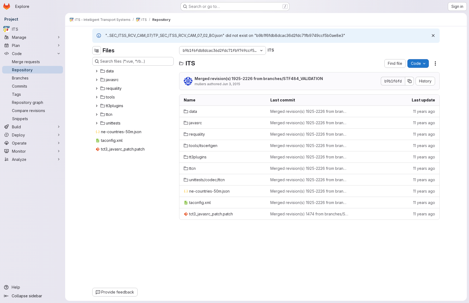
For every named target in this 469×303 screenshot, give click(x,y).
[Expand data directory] (96, 71)
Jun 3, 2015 (231, 84)
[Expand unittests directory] (96, 123)
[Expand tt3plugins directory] (96, 106)
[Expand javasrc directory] (96, 79)
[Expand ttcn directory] (96, 114)
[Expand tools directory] (96, 97)
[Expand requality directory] (96, 88)
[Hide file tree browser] (96, 50)
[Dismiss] (433, 35)
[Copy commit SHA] (409, 81)
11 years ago (424, 111)
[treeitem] (133, 71)
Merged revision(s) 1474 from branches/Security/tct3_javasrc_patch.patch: (309, 214)
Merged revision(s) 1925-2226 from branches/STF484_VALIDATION (259, 78)
